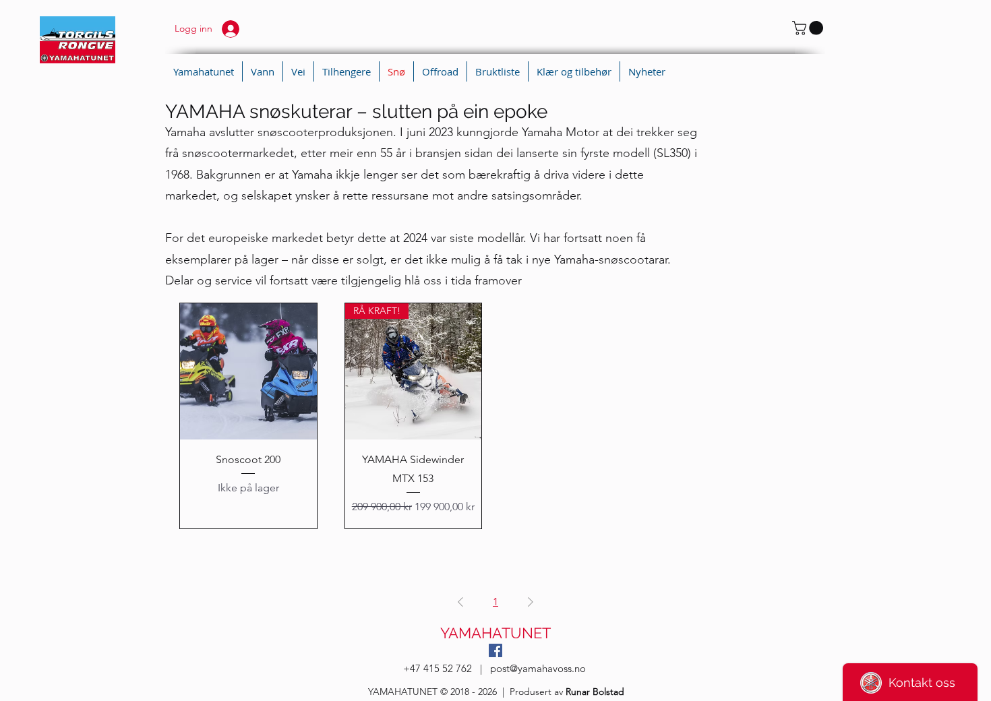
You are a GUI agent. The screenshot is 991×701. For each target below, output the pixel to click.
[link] (809, 28)
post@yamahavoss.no (538, 668)
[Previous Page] (460, 601)
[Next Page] (530, 601)
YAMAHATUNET (495, 633)
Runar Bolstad (595, 691)
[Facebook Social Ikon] (495, 650)
